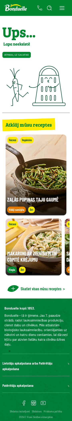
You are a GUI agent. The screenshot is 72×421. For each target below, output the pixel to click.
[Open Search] (49, 8)
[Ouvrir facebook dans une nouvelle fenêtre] (24, 404)
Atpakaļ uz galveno (16, 55)
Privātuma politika (53, 411)
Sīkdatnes (37, 411)
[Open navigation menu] (62, 8)
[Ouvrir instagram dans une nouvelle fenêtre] (33, 404)
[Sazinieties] (39, 8)
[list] (36, 247)
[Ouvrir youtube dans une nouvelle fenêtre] (43, 404)
